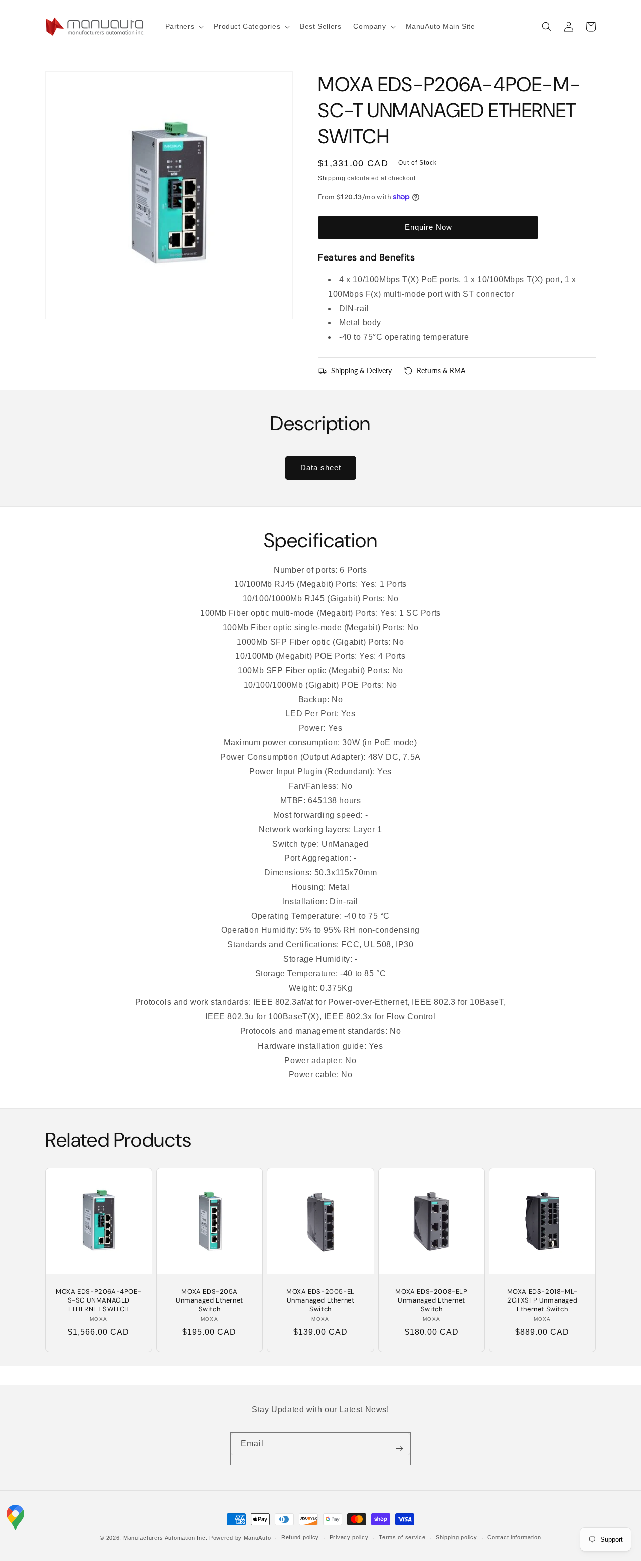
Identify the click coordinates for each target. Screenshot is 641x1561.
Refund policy (300, 1537)
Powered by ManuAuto (240, 1538)
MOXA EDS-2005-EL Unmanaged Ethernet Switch (320, 1300)
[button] (183, 26)
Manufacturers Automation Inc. (165, 1538)
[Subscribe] (399, 1448)
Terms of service (402, 1537)
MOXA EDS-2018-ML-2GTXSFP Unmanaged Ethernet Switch (542, 1300)
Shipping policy (456, 1537)
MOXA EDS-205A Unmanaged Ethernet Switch (209, 1300)
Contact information (514, 1537)
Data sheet (320, 467)
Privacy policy (349, 1537)
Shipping (332, 178)
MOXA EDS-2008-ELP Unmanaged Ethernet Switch (431, 1300)
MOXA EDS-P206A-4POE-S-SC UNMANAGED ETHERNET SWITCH (98, 1300)
